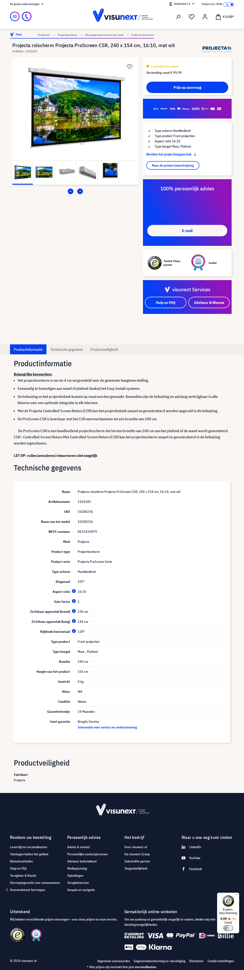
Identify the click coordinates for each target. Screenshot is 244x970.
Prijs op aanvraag (187, 87)
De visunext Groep (137, 854)
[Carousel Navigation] (75, 191)
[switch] (228, 928)
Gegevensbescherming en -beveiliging (159, 961)
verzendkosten (145, 967)
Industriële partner (137, 861)
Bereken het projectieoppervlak (169, 154)
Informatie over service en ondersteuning (107, 727)
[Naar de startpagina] (122, 16)
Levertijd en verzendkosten (28, 847)
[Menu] (15, 16)
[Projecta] (217, 49)
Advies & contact (78, 847)
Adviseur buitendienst (82, 861)
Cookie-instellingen (221, 961)
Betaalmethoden (21, 861)
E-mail (187, 230)
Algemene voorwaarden (113, 961)
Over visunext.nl (135, 847)
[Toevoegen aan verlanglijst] (129, 66)
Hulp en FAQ (18, 868)
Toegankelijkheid (135, 868)
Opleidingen (75, 875)
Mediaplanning (77, 868)
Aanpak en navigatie (81, 890)
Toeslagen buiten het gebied (29, 854)
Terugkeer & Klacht (23, 875)
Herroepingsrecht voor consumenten (35, 883)
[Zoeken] (178, 17)
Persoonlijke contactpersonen (87, 854)
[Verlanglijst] (191, 17)
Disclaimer (196, 961)
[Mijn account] (205, 17)
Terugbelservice (78, 883)
